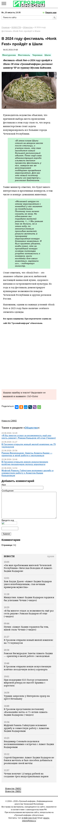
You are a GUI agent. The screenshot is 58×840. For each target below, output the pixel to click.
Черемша (37, 55)
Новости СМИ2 (13, 788)
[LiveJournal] (30, 407)
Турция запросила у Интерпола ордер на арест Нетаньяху (27, 697)
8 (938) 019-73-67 (29, 818)
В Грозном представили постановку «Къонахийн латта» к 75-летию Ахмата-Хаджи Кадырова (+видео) (26, 712)
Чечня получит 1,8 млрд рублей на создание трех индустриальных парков (26, 775)
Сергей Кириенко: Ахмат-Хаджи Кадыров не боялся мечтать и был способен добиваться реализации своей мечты (29, 760)
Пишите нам (50, 12)
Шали (48, 55)
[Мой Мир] (26, 407)
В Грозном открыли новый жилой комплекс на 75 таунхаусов (28, 641)
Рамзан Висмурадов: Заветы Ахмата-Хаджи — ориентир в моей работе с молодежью (28, 655)
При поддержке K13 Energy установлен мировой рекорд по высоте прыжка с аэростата (26, 682)
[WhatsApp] (39, 407)
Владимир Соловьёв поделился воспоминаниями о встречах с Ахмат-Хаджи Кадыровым (29, 744)
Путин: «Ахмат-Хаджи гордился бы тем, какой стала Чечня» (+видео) (26, 628)
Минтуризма (9, 55)
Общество (28, 27)
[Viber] (35, 407)
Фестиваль (24, 55)
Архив (50, 556)
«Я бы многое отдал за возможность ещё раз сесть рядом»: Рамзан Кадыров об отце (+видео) (29, 613)
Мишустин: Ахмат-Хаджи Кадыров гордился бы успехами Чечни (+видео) (29, 599)
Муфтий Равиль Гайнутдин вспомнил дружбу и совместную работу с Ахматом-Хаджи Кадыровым (27, 728)
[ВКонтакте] (17, 407)
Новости (9, 556)
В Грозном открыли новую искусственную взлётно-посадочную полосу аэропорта (27, 668)
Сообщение (8, 490)
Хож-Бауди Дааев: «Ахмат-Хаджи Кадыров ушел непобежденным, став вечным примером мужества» (28, 584)
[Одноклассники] (21, 407)
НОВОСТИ (16, 27)
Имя (4, 484)
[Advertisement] (29, 356)
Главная (6, 27)
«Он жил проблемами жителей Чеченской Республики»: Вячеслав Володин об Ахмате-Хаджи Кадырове (28, 568)
